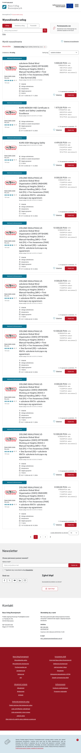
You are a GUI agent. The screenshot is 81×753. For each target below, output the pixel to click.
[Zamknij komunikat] (77, 740)
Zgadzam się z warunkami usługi (19, 570)
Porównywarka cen (21, 667)
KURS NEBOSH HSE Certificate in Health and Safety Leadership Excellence (34, 111)
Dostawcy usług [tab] (20, 25)
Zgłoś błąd (51, 588)
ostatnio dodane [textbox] (56, 52)
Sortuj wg (45, 52)
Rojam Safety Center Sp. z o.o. (9, 77)
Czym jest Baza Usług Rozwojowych (60, 660)
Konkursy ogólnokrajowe (60, 688)
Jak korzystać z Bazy (60, 667)
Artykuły (20, 695)
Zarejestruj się (20, 670)
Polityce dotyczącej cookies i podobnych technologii (29, 748)
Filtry (4, 34)
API (21, 677)
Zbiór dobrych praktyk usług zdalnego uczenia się (21, 719)
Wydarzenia (20, 691)
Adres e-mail (6, 561)
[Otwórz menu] (77, 6)
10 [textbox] (71, 533)
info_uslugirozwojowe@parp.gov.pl (51, 638)
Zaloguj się (20, 674)
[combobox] (23, 30)
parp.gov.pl (10, 2)
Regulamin (60, 670)
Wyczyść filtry (6, 46)
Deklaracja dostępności (60, 664)
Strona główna (6, 14)
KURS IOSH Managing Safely (32, 143)
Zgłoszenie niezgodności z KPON (60, 674)
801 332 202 (44, 627)
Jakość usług (21, 716)
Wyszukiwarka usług (20, 660)
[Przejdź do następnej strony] (50, 537)
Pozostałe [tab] (33, 25)
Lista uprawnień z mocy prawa (20, 712)
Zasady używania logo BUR (60, 677)
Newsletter (29, 570)
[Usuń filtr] (45, 47)
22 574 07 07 (44, 629)
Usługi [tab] (7, 25)
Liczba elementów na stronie (59, 533)
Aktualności (20, 688)
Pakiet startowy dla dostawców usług (20, 705)
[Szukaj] (45, 30)
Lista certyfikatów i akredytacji (20, 709)
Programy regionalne (60, 691)
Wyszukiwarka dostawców (21, 664)
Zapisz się (71, 95)
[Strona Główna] (12, 7)
